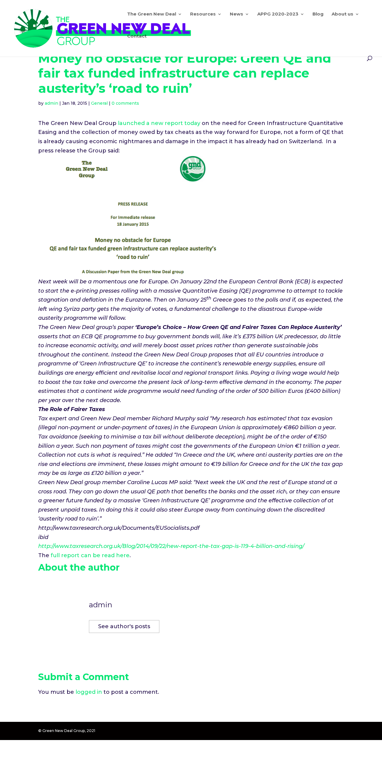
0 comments (125, 103)
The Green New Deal (151, 14)
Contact (137, 36)
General (99, 103)
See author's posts (124, 626)
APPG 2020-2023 (277, 14)
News (236, 14)
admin (51, 103)
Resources (203, 14)
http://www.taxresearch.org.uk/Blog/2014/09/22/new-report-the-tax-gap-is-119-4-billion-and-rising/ (171, 546)
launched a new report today (159, 123)
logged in (89, 692)
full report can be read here (90, 555)
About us (342, 14)
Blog (318, 14)
